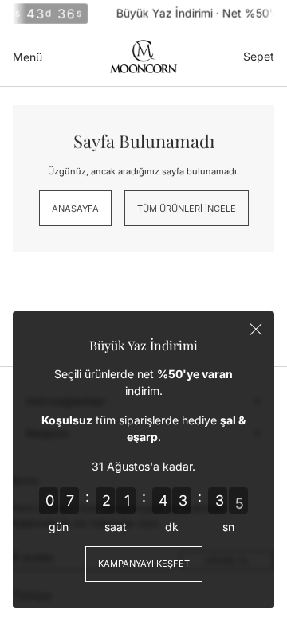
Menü (27, 57)
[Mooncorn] (143, 56)
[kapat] (256, 330)
